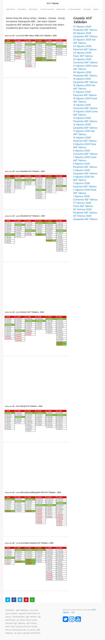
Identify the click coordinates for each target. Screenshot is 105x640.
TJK (72, 612)
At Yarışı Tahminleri (47, 9)
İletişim (96, 9)
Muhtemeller (61, 9)
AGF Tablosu (33, 9)
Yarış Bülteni (22, 9)
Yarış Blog (87, 9)
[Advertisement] (36, 102)
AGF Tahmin (52, 3)
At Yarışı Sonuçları (74, 9)
